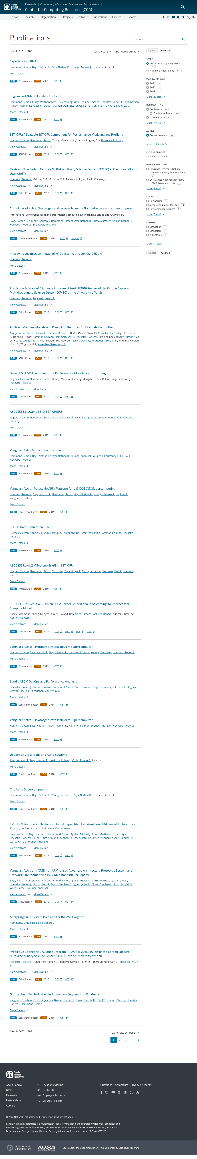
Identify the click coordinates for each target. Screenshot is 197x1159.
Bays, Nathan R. (41, 67)
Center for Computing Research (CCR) (58, 9)
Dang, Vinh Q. (74, 102)
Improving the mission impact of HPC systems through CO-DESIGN (56, 253)
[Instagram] (168, 17)
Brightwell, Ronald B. (44, 224)
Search (133, 17)
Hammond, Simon (20, 67)
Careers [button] (116, 17)
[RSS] (194, 17)
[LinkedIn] (184, 17)
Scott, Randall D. (122, 838)
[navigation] (102, 51)
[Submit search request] (183, 39)
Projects (68, 17)
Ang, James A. (17, 333)
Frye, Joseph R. (117, 687)
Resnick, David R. (80, 340)
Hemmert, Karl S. (65, 337)
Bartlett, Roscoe (42, 687)
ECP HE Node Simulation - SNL (30, 527)
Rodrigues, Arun (101, 340)
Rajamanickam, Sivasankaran (68, 105)
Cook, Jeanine (106, 333)
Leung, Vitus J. (31, 340)
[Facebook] (163, 17)
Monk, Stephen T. (61, 838)
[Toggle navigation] (5, 17)
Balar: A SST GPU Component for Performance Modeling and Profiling (58, 373)
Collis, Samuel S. (81, 760)
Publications (100, 17)
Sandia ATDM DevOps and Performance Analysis (43, 681)
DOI (57, 154)
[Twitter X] (189, 17)
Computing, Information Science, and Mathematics (69, 4)
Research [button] (28, 17)
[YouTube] (173, 17)
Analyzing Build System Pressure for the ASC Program (47, 917)
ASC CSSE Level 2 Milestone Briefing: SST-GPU (41, 565)
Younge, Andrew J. (81, 67)
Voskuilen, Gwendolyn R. (52, 344)
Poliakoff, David (41, 105)
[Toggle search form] (182, 6)
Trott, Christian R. (96, 105)
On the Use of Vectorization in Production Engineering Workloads (55, 994)
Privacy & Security (141, 1085)
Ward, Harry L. (18, 841)
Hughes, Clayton (19, 140)
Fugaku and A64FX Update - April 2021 (36, 96)
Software (83, 17)
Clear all (166, 50)
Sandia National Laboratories (21, 1123)
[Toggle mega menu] (191, 6)
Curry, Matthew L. (102, 834)
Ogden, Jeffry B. (81, 838)
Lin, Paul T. (126, 456)
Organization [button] (48, 17)
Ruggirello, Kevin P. (44, 298)
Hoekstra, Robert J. (103, 67)
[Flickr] (179, 17)
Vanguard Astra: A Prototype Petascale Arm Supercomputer (51, 646)
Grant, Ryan (120, 834)
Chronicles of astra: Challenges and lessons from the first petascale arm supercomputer (71, 208)
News (15, 17)
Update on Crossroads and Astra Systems (38, 754)
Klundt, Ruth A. (41, 838)
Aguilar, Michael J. (122, 221)
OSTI (56, 80)
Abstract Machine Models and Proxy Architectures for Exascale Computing (62, 327)
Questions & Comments (114, 1085)
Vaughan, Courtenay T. (106, 456)
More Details (17, 73)
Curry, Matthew (41, 102)
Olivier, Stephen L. (101, 838)
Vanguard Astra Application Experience (37, 450)
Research (30, 4)
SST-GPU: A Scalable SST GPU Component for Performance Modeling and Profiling (66, 134)
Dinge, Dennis (100, 687)
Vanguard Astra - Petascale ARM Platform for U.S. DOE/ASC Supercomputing (62, 488)
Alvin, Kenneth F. (19, 760)
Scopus (75, 238)
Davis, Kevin (58, 102)
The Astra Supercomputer (28, 789)
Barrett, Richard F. (36, 333)
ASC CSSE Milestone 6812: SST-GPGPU (36, 411)
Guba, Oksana (91, 102)
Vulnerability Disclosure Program (122, 1147)
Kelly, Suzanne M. (128, 337)
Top (188, 1155)
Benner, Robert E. (59, 333)
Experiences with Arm (25, 61)
